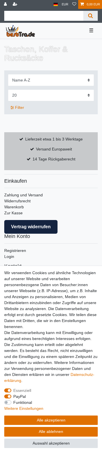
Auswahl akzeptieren (51, 443)
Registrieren (15, 250)
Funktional (22, 402)
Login (9, 256)
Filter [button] (19, 107)
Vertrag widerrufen (31, 226)
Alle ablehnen (51, 431)
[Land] (56, 4)
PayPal (19, 396)
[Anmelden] (6, 4)
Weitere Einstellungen (23, 408)
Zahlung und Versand (23, 195)
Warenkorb (14, 207)
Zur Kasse (13, 213)
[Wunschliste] (74, 4)
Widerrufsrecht (17, 201)
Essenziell (22, 390)
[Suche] (90, 16)
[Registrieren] (15, 4)
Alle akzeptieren (51, 420)
